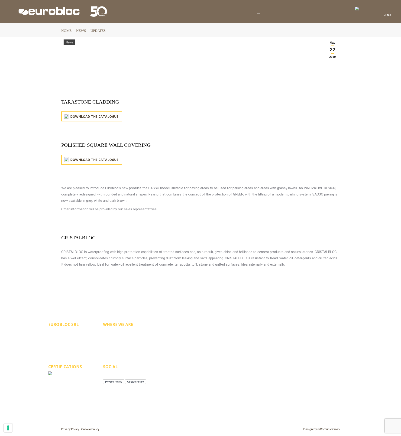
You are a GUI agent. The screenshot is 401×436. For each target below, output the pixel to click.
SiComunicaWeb (328, 429)
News (69, 42)
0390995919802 (67, 333)
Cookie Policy (90, 429)
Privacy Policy (70, 429)
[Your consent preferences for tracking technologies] (8, 427)
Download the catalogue (93, 116)
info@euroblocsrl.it (73, 341)
